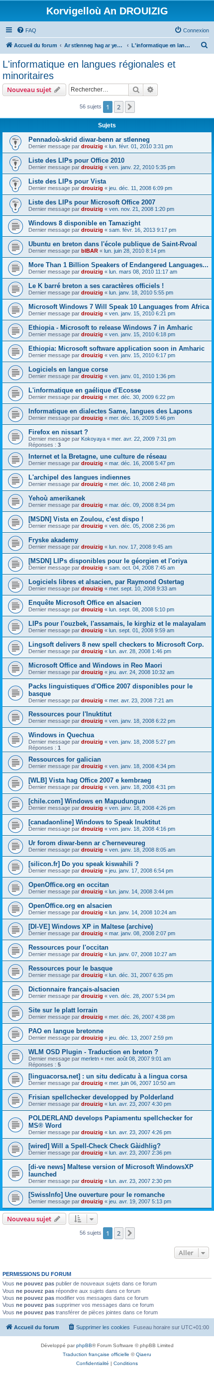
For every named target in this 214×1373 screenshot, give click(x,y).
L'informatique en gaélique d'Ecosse (84, 390)
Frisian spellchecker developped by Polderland (101, 1097)
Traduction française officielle (96, 1354)
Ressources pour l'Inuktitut (69, 714)
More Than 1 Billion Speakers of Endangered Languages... (118, 265)
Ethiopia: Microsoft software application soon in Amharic (116, 348)
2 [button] (118, 106)
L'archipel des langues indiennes (79, 477)
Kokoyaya (93, 439)
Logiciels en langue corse (68, 369)
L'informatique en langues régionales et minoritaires (89, 70)
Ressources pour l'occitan (68, 947)
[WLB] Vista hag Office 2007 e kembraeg (89, 780)
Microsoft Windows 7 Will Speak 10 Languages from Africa (118, 306)
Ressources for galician (64, 759)
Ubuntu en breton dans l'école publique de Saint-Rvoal (112, 244)
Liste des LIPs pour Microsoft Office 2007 (91, 202)
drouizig (92, 146)
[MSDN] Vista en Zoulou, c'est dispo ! (85, 519)
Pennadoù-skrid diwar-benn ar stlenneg (89, 139)
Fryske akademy (53, 540)
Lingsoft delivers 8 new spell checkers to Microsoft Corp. (116, 644)
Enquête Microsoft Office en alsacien (84, 602)
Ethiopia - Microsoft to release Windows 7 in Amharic (110, 327)
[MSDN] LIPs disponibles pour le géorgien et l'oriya (107, 561)
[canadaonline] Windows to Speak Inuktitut (94, 822)
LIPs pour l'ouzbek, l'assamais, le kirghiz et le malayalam (117, 623)
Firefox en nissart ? (58, 432)
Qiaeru (143, 1354)
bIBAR (89, 251)
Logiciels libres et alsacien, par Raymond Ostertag (106, 582)
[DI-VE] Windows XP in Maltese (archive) (90, 926)
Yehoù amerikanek (56, 498)
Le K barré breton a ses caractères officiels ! (96, 286)
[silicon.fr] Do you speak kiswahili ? (83, 864)
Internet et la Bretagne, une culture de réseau (97, 456)
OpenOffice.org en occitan (68, 884)
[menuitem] (26, 30)
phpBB (84, 1345)
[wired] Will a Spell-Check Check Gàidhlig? (94, 1146)
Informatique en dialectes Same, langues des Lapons (110, 411)
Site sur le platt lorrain (63, 1010)
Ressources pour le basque (70, 968)
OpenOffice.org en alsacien (70, 905)
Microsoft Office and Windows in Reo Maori (95, 665)
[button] (130, 107)
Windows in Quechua (61, 735)
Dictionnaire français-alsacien (73, 989)
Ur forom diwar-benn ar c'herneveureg (86, 843)
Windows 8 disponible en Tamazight (84, 223)
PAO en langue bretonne (66, 1031)
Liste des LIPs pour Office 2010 (76, 160)
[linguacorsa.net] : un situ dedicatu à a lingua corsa (107, 1076)
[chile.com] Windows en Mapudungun (86, 801)
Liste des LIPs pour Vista (67, 181)
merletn (90, 1059)
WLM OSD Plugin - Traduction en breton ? (93, 1052)
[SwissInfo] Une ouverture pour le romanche (96, 1194)
